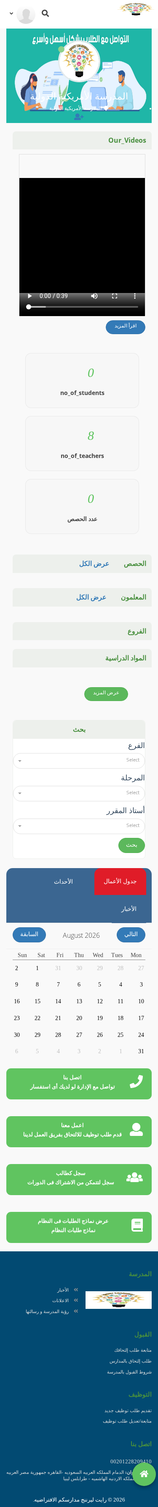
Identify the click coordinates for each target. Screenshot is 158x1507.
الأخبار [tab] (129, 909)
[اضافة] (79, 117)
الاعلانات (60, 1300)
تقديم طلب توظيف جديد (128, 1410)
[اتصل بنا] (127, 1474)
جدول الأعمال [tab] (120, 881)
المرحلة (133, 778)
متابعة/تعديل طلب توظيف (127, 1420)
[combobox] (79, 761)
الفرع (136, 745)
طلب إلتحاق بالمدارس (131, 1360)
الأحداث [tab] (63, 882)
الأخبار (63, 1289)
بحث (131, 845)
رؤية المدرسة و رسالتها (47, 1311)
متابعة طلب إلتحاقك (133, 1350)
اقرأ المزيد (126, 326)
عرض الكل (94, 563)
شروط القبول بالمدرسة (129, 1371)
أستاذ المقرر (126, 810)
